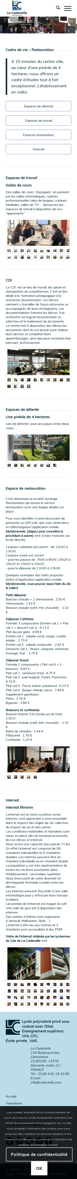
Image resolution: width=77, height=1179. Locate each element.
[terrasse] (15, 465)
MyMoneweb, (16, 584)
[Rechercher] (56, 8)
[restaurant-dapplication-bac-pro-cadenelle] (22, 257)
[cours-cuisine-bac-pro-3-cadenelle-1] (61, 250)
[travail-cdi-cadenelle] (22, 380)
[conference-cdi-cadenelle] (61, 380)
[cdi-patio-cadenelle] (15, 380)
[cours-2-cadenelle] (42, 257)
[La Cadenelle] (32, 8)
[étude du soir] (61, 991)
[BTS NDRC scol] (68, 257)
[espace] (55, 465)
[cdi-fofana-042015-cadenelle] (28, 380)
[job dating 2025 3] (38, 232)
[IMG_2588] (28, 465)
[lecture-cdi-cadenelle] (15, 386)
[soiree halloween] (22, 997)
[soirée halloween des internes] (9, 997)
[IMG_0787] (28, 386)
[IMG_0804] (61, 997)
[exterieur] (48, 465)
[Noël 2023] (68, 997)
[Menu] (65, 8)
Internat (38, 149)
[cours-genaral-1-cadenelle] (9, 257)
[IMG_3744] (35, 250)
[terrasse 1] (35, 465)
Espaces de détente (38, 106)
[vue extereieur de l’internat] (38, 964)
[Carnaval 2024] (22, 1004)
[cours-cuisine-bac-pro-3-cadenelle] (22, 250)
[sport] (55, 1004)
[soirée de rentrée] (28, 984)
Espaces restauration (38, 135)
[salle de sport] (28, 991)
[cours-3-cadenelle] (42, 250)
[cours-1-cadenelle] (55, 257)
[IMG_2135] (42, 465)
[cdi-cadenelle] (9, 386)
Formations (14, 1103)
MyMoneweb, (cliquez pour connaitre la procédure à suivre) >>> (34, 533)
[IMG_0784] (38, 362)
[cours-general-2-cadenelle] (55, 250)
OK (39, 1168)
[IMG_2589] (22, 465)
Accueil (11, 1096)
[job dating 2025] (28, 250)
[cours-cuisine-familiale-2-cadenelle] (35, 257)
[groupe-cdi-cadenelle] (55, 380)
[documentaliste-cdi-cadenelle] (48, 380)
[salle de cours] (15, 250)
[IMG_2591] (38, 447)
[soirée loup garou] (68, 1004)
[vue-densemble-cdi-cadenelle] (35, 380)
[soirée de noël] (35, 997)
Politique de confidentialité (39, 1154)
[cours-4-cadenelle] (61, 257)
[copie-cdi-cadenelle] (68, 380)
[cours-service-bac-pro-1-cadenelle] (68, 250)
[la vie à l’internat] (15, 984)
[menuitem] (56, 8)
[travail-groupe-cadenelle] (48, 250)
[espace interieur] (38, 759)
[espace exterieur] (22, 777)
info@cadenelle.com (45, 1082)
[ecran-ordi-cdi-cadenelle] (42, 380)
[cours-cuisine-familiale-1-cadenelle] (15, 257)
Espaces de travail (38, 120)
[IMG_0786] (22, 386)
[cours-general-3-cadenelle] (28, 257)
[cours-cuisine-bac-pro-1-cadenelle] (48, 257)
